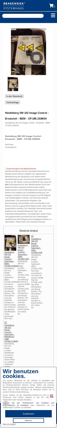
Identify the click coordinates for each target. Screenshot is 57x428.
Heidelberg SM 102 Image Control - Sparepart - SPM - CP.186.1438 (23, 252)
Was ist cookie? (9, 424)
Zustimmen (28, 413)
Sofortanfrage (12, 102)
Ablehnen (28, 420)
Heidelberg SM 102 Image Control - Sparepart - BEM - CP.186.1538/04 (11, 259)
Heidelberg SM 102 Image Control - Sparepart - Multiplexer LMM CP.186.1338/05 (11, 333)
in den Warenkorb (14, 96)
